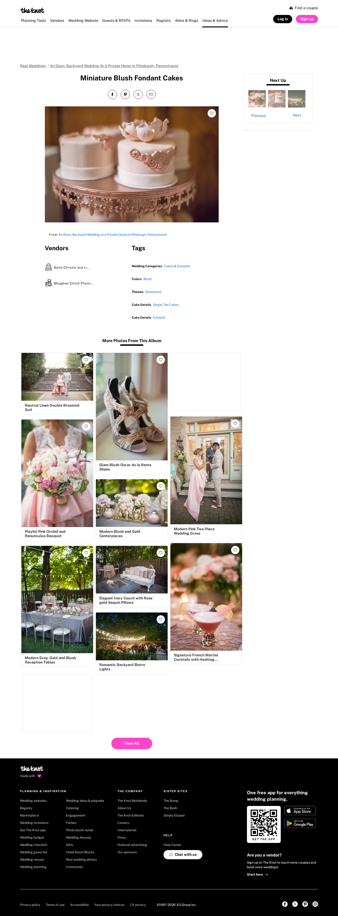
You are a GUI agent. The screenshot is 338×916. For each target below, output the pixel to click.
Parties (71, 823)
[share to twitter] (138, 94)
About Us (124, 808)
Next (297, 115)
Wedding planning (33, 867)
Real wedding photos (81, 859)
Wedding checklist (33, 845)
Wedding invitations (34, 823)
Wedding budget (32, 837)
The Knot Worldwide (132, 801)
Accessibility (79, 905)
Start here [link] (255, 874)
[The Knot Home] (32, 10)
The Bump (170, 801)
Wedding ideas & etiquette (85, 801)
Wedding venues (32, 859)
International (126, 830)
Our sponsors (127, 852)
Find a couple (306, 8)
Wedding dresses (78, 837)
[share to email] (151, 94)
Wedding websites (33, 801)
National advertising (132, 845)
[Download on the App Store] (299, 810)
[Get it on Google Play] (299, 823)
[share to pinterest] (125, 94)
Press (121, 837)
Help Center (172, 845)
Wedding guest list (33, 852)
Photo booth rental (79, 830)
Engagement (75, 815)
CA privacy (138, 905)
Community (74, 867)
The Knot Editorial (130, 815)
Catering (72, 808)
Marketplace (29, 815)
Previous (258, 115)
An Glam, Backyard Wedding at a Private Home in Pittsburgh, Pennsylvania (112, 234)
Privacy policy (30, 905)
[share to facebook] (112, 94)
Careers (123, 823)
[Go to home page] (32, 770)
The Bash (170, 808)
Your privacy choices (109, 905)
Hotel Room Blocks (80, 852)
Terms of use (55, 905)
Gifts (69, 845)
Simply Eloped (173, 815)
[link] (285, 904)
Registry (26, 808)
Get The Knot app (33, 830)
